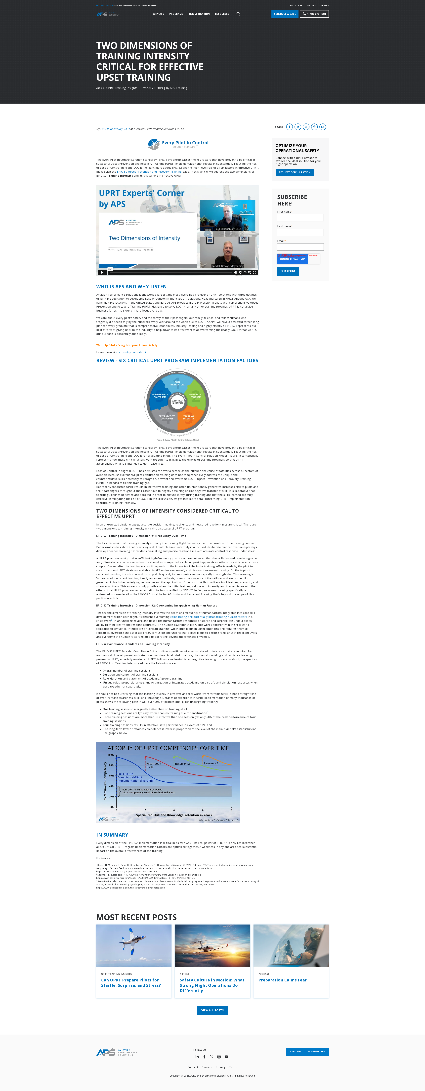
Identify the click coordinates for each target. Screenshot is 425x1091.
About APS (296, 5)
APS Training (178, 88)
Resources (222, 14)
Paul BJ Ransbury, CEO (115, 129)
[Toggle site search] (238, 14)
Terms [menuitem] (233, 1067)
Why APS (158, 14)
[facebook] (289, 126)
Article (100, 88)
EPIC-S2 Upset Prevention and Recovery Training (149, 171)
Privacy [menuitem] (221, 1067)
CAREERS (324, 5)
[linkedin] (298, 126)
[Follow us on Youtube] (226, 1056)
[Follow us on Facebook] (204, 1056)
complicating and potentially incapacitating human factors (208, 617)
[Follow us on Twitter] (211, 1056)
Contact (310, 5)
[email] (322, 126)
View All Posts (212, 1010)
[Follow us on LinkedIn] (197, 1056)
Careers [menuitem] (207, 1067)
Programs (176, 14)
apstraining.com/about (131, 352)
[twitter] (306, 126)
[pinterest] (314, 126)
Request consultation (294, 172)
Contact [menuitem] (193, 1067)
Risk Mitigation (199, 14)
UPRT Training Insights (121, 88)
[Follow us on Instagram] (219, 1056)
